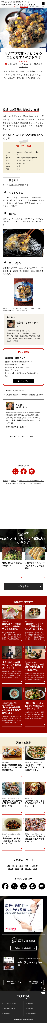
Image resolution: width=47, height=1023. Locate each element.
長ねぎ (10, 869)
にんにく (28, 869)
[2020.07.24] (12, 553)
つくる (13, 481)
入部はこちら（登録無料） (23, 948)
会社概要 (7, 1013)
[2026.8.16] (35, 824)
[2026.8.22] (12, 652)
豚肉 (21, 866)
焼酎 (8, 866)
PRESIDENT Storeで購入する (13, 982)
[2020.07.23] (35, 553)
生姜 (17, 869)
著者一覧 (30, 1003)
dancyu (5, 481)
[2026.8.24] (35, 611)
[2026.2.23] (35, 788)
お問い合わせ (32, 1013)
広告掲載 (30, 1008)
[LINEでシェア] (32, 471)
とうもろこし (23, 436)
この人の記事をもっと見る (15, 427)
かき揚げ (13, 436)
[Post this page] (15, 471)
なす (35, 869)
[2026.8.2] (12, 788)
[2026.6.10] (12, 824)
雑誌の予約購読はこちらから (34, 982)
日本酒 (14, 866)
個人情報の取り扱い (10, 1008)
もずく (32, 436)
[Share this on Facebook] (23, 471)
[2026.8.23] (12, 693)
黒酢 (27, 866)
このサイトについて (10, 1003)
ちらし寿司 (35, 866)
